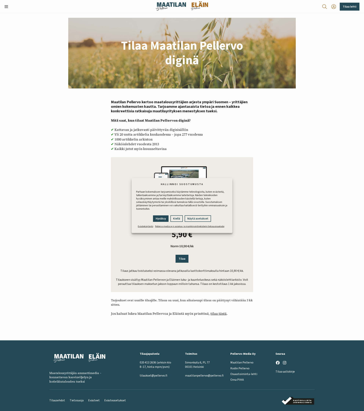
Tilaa (182, 259)
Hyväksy (161, 219)
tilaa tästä (218, 313)
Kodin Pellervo (239, 368)
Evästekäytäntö (145, 226)
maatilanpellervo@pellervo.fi (204, 375)
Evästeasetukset (115, 400)
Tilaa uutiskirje (285, 372)
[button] (8, 6)
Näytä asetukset (197, 219)
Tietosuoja (77, 400)
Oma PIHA (237, 380)
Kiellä (176, 219)
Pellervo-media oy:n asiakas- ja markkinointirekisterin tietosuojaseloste (189, 226)
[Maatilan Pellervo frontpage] (171, 6)
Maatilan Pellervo (241, 362)
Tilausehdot (57, 400)
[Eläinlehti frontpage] (199, 6)
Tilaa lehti (349, 7)
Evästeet (94, 400)
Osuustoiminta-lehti (243, 374)
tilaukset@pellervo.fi (153, 375)
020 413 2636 (148, 362)
